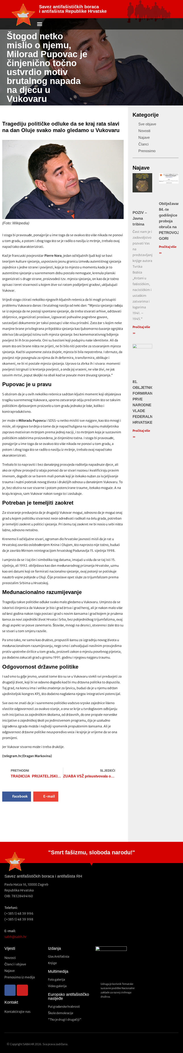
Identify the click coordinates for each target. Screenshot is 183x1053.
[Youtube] (22, 990)
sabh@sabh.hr (15, 937)
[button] (39, 24)
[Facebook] (10, 990)
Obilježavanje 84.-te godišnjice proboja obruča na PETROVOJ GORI (171, 221)
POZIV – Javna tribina (140, 218)
